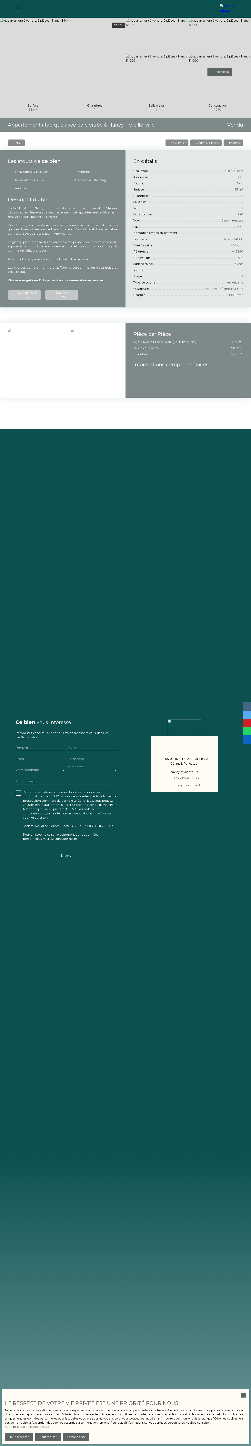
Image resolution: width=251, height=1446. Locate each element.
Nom (72, 747)
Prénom (22, 747)
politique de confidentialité (97, 839)
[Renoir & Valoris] (229, 9)
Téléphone (76, 759)
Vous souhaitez (75, 766)
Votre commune (28, 770)
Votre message (26, 781)
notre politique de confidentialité (27, 1427)
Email (20, 759)
